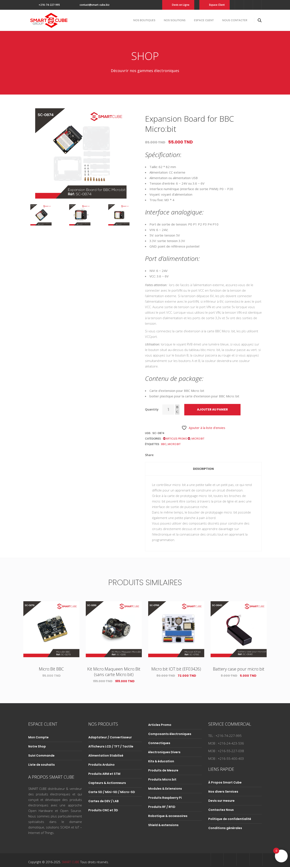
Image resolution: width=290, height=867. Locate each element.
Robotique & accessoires (167, 816)
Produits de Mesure (163, 770)
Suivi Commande (41, 755)
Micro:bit (197, 438)
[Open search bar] (260, 20)
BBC (164, 444)
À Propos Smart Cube (225, 782)
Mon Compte (38, 737)
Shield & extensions (163, 825)
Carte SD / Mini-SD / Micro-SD (111, 792)
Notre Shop (37, 746)
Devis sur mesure (221, 801)
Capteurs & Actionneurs (107, 783)
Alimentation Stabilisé (105, 755)
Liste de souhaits (41, 765)
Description (203, 469)
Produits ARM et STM (104, 774)
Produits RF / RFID (161, 807)
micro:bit (174, 444)
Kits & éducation (161, 761)
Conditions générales (225, 828)
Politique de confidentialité (229, 819)
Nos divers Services (223, 791)
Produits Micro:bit (162, 779)
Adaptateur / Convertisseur (110, 737)
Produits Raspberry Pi (165, 798)
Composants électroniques (169, 734)
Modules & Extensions (165, 788)
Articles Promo (177, 438)
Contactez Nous (221, 810)
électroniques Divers (164, 752)
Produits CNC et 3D (103, 810)
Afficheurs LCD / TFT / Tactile (110, 746)
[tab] (203, 469)
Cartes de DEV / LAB (103, 801)
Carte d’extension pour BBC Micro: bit (176, 390)
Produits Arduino (101, 765)
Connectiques (159, 743)
